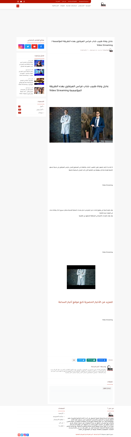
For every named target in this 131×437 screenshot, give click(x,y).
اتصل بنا (58, 1)
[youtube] (21, 1)
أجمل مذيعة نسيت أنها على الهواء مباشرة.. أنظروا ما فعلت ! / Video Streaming (26, 73)
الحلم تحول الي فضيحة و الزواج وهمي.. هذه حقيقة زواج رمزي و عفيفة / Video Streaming (26, 92)
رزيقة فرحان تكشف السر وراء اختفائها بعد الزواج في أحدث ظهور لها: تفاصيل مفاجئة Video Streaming (26, 65)
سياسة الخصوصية (83, 1)
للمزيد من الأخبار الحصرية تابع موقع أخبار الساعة (85, 302)
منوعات (31, 112)
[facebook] (24, 1)
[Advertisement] (65, 23)
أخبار (31, 106)
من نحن (64, 1)
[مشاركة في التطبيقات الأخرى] (74, 360)
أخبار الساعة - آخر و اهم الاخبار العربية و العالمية (88, 434)
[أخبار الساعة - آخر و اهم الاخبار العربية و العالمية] (103, 4)
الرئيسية (88, 6)
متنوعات (62, 6)
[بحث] (17, 6)
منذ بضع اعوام (29, 87)
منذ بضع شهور (28, 69)
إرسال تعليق (106, 388)
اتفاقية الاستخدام (72, 1)
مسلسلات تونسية (71, 6)
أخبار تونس (81, 6)
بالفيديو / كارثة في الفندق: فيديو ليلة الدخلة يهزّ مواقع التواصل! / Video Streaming (26, 82)
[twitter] (28, 46)
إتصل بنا (61, 426)
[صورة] (39, 63)
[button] (102, 360)
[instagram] (18, 1)
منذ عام (30, 60)
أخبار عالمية (55, 6)
